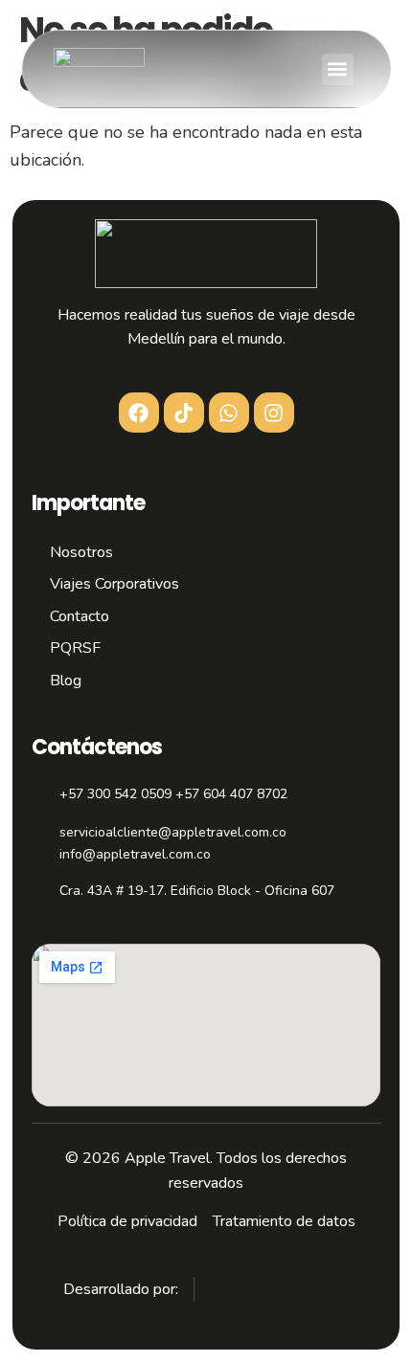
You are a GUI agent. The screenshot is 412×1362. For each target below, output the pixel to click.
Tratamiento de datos (284, 1221)
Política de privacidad (127, 1221)
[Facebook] (139, 412)
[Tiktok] (184, 412)
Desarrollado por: (120, 1289)
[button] (337, 69)
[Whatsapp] (229, 412)
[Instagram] (274, 412)
